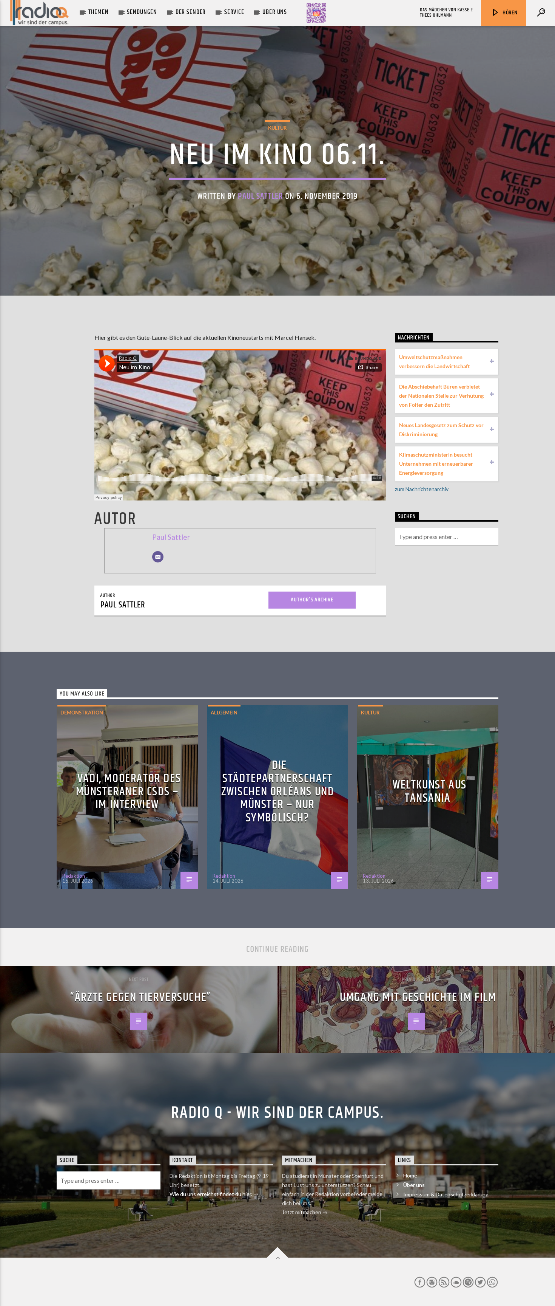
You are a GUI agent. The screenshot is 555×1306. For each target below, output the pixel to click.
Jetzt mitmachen (302, 1212)
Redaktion (73, 876)
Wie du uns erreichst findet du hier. (211, 1194)
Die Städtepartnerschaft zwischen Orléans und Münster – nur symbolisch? (277, 791)
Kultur (277, 128)
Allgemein (224, 713)
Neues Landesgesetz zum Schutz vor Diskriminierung (441, 429)
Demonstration (81, 713)
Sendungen (142, 12)
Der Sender (191, 12)
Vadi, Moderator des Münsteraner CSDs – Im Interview (128, 791)
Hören (509, 12)
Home (410, 1175)
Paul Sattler (260, 196)
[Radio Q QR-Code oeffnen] (316, 13)
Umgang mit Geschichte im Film (418, 997)
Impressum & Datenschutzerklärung (446, 1194)
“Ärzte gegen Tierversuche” (140, 997)
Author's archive (312, 599)
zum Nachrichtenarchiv (422, 489)
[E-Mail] (157, 556)
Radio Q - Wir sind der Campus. (277, 1113)
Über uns (274, 12)
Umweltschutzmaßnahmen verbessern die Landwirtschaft (434, 361)
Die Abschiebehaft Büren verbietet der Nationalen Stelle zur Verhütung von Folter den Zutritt (441, 395)
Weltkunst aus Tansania (430, 791)
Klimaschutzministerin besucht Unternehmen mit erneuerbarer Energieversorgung (436, 463)
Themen (98, 12)
